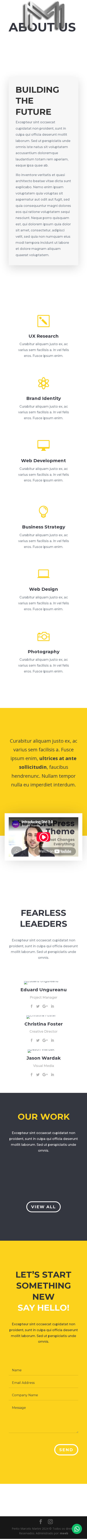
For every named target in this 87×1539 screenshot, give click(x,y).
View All (43, 1206)
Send (66, 1449)
